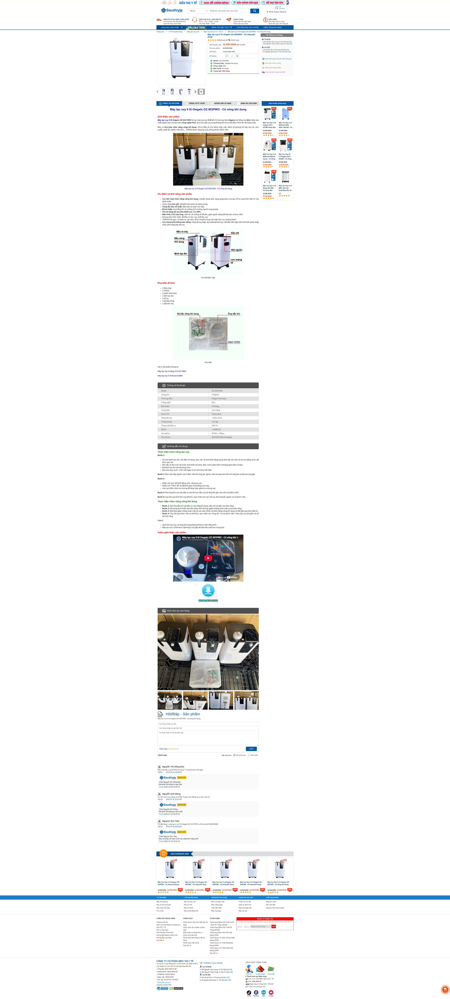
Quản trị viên (182, 777)
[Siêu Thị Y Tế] (172, 10)
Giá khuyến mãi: (215, 45)
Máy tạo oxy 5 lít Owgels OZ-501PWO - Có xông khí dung (249, 32)
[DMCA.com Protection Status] (176, 988)
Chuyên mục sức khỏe (248, 27)
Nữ (239, 927)
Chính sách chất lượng (191, 943)
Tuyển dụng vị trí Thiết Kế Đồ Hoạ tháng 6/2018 (221, 949)
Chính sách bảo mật (190, 935)
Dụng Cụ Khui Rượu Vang (275, 908)
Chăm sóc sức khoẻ (219, 897)
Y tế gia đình (161, 897)
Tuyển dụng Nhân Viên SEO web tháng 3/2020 (221, 934)
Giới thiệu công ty (164, 982)
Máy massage (216, 911)
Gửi (251, 749)
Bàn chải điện (270, 905)
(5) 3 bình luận (232, 40)
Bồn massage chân (217, 902)
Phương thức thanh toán (164, 932)
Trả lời (160, 772)
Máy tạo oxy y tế (193, 32)
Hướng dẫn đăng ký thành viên (167, 935)
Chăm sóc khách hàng (165, 918)
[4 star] (215, 40)
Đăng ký (283, 12)
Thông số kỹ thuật (197, 103)
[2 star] (211, 40)
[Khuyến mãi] (196, 27)
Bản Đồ (288, 42)
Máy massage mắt (245, 908)
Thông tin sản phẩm (170, 103)
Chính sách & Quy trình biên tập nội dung (195, 923)
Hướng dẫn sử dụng (222, 103)
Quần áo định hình (245, 905)
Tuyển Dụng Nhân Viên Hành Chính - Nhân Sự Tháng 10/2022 (222, 923)
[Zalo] (264, 993)
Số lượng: (213, 56)
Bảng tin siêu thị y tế (222, 27)
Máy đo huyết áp (162, 902)
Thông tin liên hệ (162, 922)
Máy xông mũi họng (163, 908)
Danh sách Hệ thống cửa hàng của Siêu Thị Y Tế (168, 926)
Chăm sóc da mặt (245, 902)
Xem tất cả (160, 940)
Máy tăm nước (271, 902)
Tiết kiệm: (213, 52)
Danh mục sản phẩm (170, 27)
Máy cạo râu (243, 911)
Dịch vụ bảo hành (162, 930)
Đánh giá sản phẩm (249, 103)
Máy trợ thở (188, 905)
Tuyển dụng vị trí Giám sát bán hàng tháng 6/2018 (222, 939)
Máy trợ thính (188, 908)
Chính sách (188, 918)
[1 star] (209, 40)
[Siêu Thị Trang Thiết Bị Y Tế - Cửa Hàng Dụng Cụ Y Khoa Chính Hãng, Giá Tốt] (225, 2)
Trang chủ (160, 32)
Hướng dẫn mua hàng (163, 938)
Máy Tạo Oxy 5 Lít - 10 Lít (213, 32)
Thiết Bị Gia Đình (272, 897)
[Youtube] (271, 993)
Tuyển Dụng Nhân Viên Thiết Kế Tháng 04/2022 (221, 928)
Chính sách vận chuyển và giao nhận (194, 928)
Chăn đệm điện (216, 908)
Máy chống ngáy (217, 905)
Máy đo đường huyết (163, 905)
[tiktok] (249, 993)
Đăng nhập (273, 12)
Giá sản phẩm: (214, 48)
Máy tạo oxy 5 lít (165, 120)
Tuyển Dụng (215, 918)
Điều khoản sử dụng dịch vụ (192, 932)
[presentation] (157, 91)
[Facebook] (256, 993)
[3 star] (213, 40)
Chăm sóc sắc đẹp (246, 897)
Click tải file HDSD (208, 600)
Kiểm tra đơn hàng (272, 27)
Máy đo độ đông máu (191, 911)
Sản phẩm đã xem (180, 854)
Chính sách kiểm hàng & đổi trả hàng (194, 939)
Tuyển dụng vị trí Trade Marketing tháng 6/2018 (221, 944)
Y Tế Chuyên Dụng (175, 32)
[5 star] (217, 40)
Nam (246, 927)
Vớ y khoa (160, 911)
